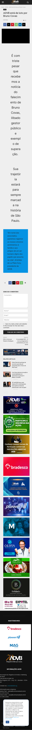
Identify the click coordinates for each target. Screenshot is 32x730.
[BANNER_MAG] (16, 527)
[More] (25, 282)
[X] (8, 24)
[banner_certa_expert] (16, 547)
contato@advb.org (12, 685)
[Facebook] (5, 24)
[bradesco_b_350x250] (16, 466)
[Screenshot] (16, 506)
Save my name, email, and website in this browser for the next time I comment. (15, 325)
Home (2, 7)
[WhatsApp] (16, 24)
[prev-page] (4, 392)
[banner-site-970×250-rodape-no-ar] (15, 352)
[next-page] (7, 392)
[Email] (23, 24)
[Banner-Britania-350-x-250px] (16, 587)
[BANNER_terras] (16, 567)
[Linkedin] (20, 24)
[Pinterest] (12, 24)
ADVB (6, 7)
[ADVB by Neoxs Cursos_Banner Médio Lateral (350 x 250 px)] (16, 444)
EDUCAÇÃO (6, 386)
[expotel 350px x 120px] (16, 604)
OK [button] (7, 722)
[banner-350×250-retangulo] (16, 424)
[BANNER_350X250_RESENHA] (16, 486)
